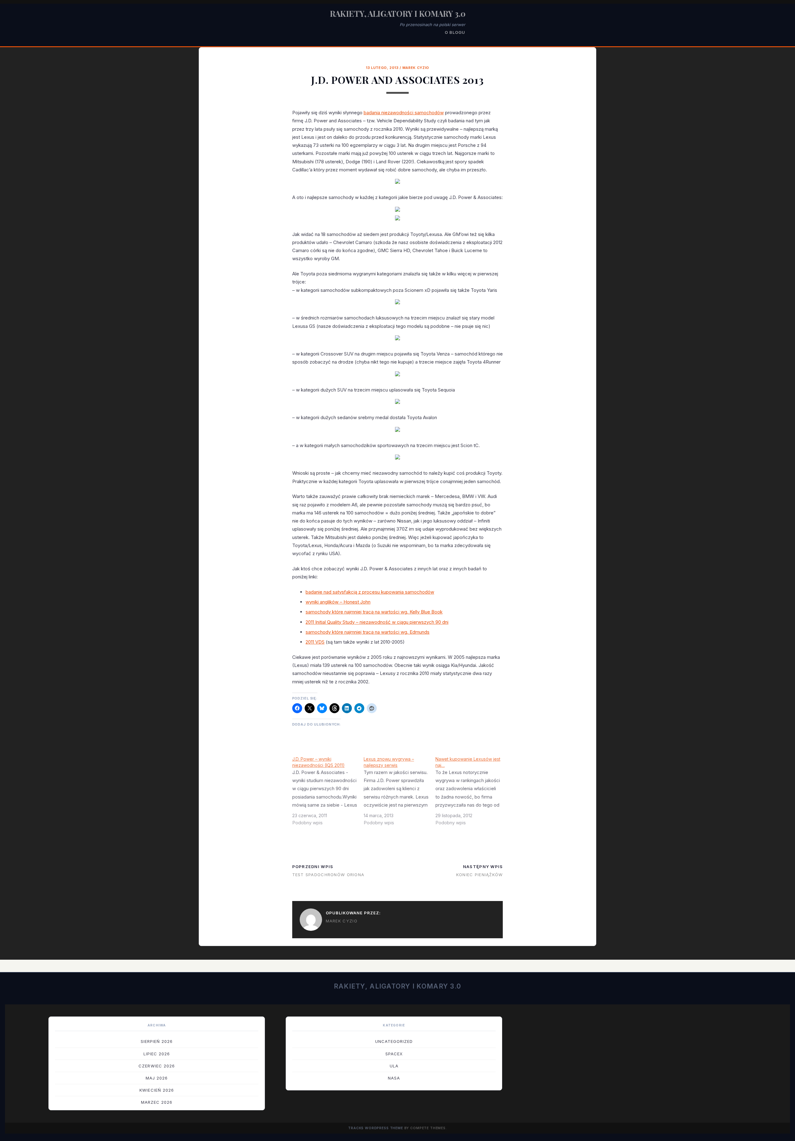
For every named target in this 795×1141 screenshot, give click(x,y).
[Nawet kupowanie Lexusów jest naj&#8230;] (471, 793)
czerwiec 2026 (157, 1065)
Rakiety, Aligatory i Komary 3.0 (398, 13)
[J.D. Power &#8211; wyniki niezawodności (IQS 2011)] (328, 793)
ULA (394, 1065)
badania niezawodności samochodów (404, 112)
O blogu (455, 32)
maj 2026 (157, 1077)
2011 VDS (315, 642)
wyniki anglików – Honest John (338, 602)
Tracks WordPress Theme (375, 1128)
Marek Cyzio (415, 68)
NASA (394, 1077)
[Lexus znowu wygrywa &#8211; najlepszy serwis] (399, 793)
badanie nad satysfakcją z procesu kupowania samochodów (370, 592)
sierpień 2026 (157, 1041)
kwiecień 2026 (156, 1090)
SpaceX (394, 1053)
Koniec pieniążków (479, 874)
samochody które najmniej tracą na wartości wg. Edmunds (367, 632)
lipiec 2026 (156, 1053)
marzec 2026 (156, 1102)
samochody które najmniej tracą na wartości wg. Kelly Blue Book (374, 612)
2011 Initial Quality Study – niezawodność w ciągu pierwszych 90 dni (377, 622)
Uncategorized (394, 1041)
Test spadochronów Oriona (328, 874)
